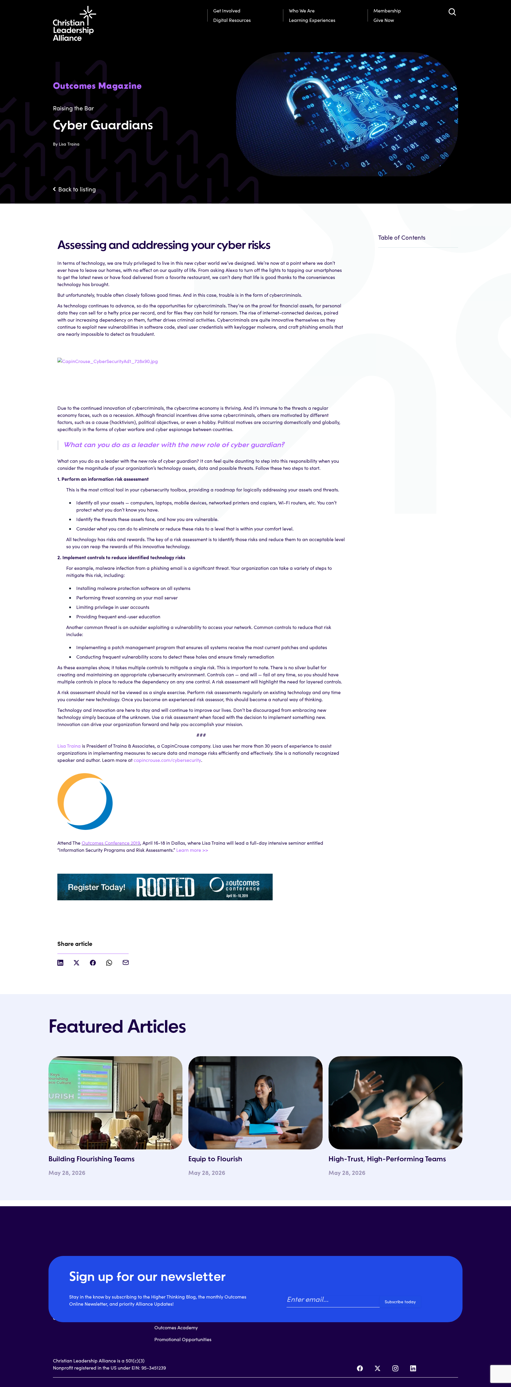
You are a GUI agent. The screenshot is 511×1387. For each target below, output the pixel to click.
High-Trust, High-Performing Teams (387, 1159)
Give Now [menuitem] (383, 20)
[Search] (452, 12)
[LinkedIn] (413, 1368)
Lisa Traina (69, 746)
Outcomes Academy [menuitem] (176, 1327)
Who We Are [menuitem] (302, 10)
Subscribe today (400, 1301)
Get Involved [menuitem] (226, 10)
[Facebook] (360, 1368)
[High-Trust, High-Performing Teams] (396, 1102)
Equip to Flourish (215, 1159)
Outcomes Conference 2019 (111, 843)
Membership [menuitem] (387, 10)
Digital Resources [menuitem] (232, 20)
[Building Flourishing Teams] (115, 1102)
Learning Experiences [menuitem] (312, 20)
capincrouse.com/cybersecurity (167, 760)
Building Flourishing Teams (91, 1159)
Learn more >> (192, 850)
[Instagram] (395, 1368)
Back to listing (77, 189)
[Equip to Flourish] (255, 1102)
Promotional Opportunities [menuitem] (182, 1339)
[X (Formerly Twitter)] (378, 1368)
